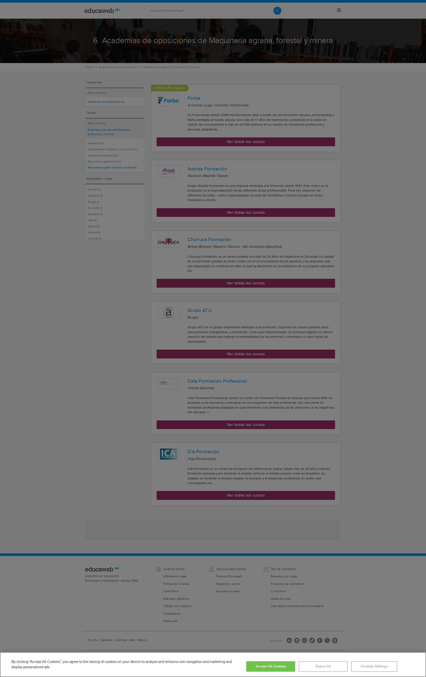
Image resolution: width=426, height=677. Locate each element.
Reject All (323, 666)
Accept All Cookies (271, 666)
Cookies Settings (374, 666)
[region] (213, 664)
